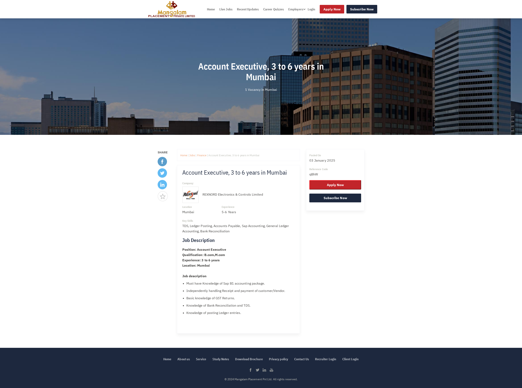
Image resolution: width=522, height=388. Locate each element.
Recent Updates (248, 9)
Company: (188, 183)
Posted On (315, 155)
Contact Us (301, 359)
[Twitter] (162, 175)
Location (187, 207)
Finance (202, 155)
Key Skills (187, 221)
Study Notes (220, 359)
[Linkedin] (162, 186)
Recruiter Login (325, 359)
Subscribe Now (362, 9)
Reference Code (318, 169)
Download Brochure (249, 359)
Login (311, 9)
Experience (228, 207)
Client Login (350, 359)
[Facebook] (162, 163)
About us (183, 359)
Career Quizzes (273, 9)
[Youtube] (271, 371)
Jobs (192, 155)
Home (211, 9)
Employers (295, 9)
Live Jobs (225, 9)
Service (201, 359)
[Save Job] (163, 198)
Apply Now (332, 9)
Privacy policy (278, 359)
